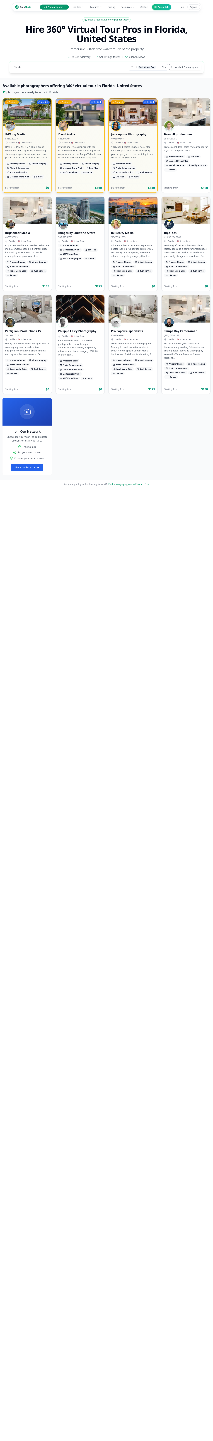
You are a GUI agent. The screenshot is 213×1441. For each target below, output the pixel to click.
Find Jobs (76, 6)
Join (182, 6)
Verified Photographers (187, 67)
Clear (164, 67)
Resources (126, 6)
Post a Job (163, 6)
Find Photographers (52, 6)
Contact (144, 6)
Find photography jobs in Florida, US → (128, 484)
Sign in (193, 6)
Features (94, 6)
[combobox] (69, 67)
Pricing (111, 6)
